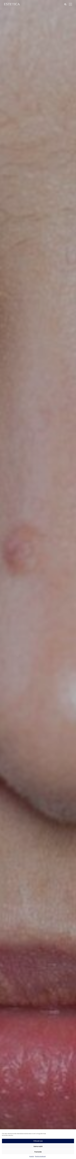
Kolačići (31, 1156)
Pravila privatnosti (40, 1156)
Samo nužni (38, 1146)
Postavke (38, 1152)
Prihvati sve (38, 1141)
